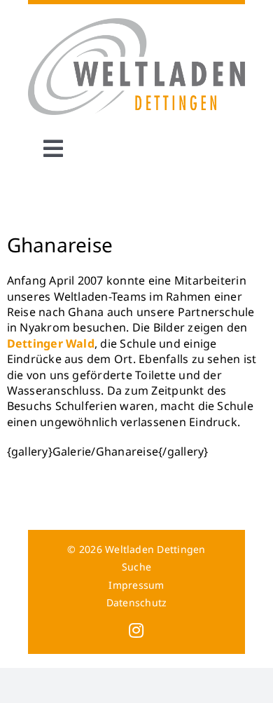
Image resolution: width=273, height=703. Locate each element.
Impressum (136, 585)
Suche (136, 566)
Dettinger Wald (50, 343)
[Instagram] (136, 630)
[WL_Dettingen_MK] (137, 24)
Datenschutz (136, 602)
